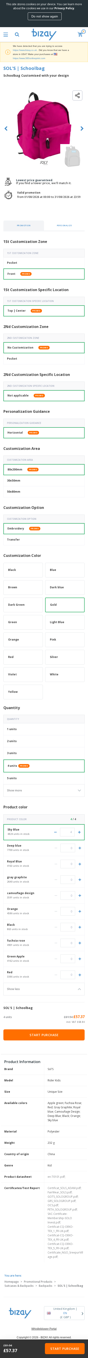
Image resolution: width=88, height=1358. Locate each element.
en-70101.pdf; (56, 1177)
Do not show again (44, 16)
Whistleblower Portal (44, 1328)
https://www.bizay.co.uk (25, 50)
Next (82, 128)
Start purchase (44, 1035)
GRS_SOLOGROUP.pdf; (62, 1201)
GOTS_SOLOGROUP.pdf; (63, 1197)
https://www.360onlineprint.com (29, 58)
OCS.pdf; (53, 1205)
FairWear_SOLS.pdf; (60, 1192)
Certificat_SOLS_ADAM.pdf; (64, 1188)
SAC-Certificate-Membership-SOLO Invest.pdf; (60, 1218)
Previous (6, 128)
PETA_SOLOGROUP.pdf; (63, 1209)
